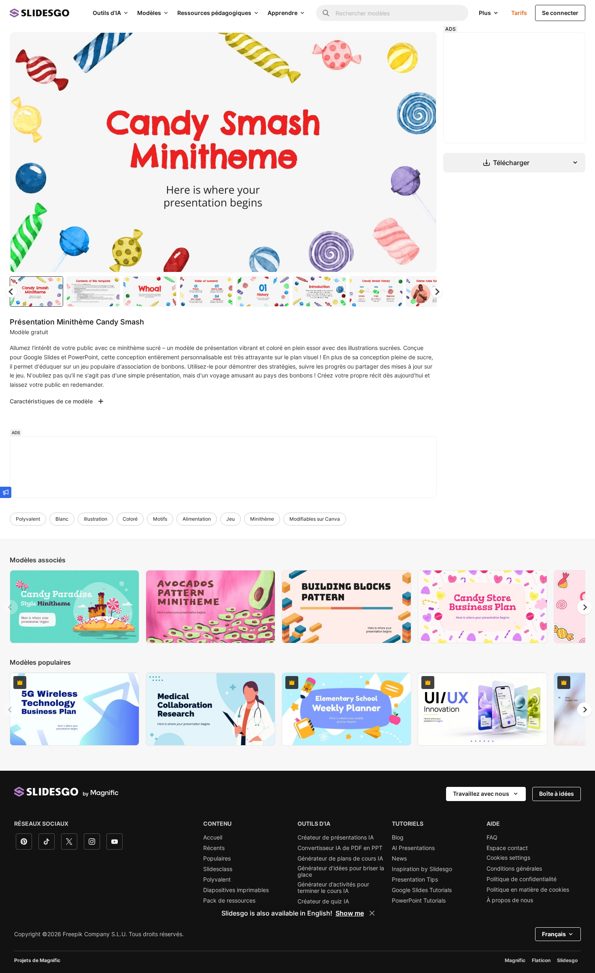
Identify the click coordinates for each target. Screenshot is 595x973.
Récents (214, 848)
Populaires (217, 858)
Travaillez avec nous (481, 793)
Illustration (95, 519)
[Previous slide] (10, 607)
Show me (350, 913)
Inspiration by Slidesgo (422, 869)
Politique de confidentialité (522, 879)
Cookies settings (508, 857)
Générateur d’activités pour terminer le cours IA (333, 887)
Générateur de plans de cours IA (340, 858)
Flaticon (541, 960)
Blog (398, 837)
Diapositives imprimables (236, 890)
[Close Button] (372, 913)
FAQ (492, 837)
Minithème (262, 519)
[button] (437, 291)
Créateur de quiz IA (323, 901)
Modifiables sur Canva (314, 519)
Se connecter (560, 12)
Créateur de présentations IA (336, 837)
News (399, 858)
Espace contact (507, 848)
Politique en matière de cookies (528, 889)
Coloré (130, 519)
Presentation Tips (415, 879)
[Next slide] (424, 152)
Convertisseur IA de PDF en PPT (340, 848)
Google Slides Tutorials (422, 890)
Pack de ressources (229, 900)
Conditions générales (514, 868)
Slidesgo (567, 960)
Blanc (61, 519)
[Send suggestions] (5, 492)
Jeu (230, 519)
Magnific (515, 960)
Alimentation (197, 519)
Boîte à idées (556, 793)
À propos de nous (510, 900)
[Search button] (326, 13)
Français (554, 934)
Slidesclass (217, 869)
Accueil (212, 837)
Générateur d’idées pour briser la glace (341, 871)
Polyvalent (28, 519)
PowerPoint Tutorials (419, 900)
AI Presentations (413, 848)
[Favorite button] (401, 45)
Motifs (160, 519)
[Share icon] (422, 45)
